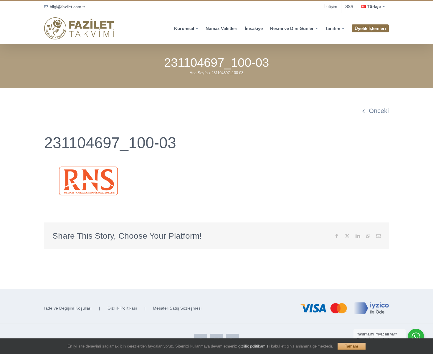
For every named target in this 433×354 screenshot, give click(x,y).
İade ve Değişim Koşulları (68, 308)
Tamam (351, 346)
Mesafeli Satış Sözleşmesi (177, 308)
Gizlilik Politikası (122, 308)
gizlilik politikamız (253, 346)
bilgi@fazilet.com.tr (67, 6)
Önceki (379, 110)
